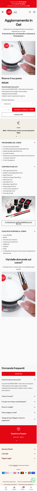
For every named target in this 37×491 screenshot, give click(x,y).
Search (18, 469)
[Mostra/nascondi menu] (3, 12)
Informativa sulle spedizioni (25, 484)
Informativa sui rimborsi (9, 484)
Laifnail (14, 465)
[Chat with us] (32, 480)
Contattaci (18, 374)
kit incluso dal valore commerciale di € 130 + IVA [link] (18, 223)
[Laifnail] (11, 12)
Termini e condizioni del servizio (25, 481)
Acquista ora (18, 114)
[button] (2, 4)
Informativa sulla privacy (8, 481)
